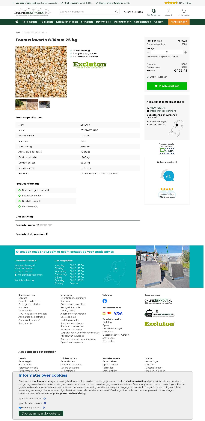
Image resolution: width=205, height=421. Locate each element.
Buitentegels (25, 364)
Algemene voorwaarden (73, 313)
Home (17, 32)
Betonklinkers (67, 361)
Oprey (105, 325)
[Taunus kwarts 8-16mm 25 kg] (41, 72)
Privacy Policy (67, 310)
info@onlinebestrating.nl (163, 110)
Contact (158, 21)
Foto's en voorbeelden (72, 326)
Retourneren (25, 310)
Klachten (23, 307)
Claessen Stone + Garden (115, 334)
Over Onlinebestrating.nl (73, 298)
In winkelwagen (169, 86)
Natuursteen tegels (28, 371)
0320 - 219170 (157, 107)
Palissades (107, 367)
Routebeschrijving (24, 280)
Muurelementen (111, 358)
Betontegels (103, 21)
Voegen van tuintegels (72, 336)
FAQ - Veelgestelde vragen (32, 313)
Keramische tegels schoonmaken (78, 339)
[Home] (32, 11)
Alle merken (108, 341)
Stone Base (108, 338)
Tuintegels (46, 21)
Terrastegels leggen (155, 371)
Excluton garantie (69, 320)
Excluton (45, 3)
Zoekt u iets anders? (29, 320)
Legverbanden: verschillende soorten (79, 332)
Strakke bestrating (70, 367)
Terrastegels (30, 21)
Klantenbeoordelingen (72, 323)
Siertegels (87, 21)
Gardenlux (107, 331)
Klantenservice (26, 323)
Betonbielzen (109, 361)
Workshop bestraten (71, 329)
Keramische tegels (67, 21)
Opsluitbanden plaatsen (72, 342)
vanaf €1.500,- (78, 3)
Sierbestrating (67, 371)
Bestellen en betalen (29, 301)
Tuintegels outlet (153, 367)
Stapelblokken (142, 21)
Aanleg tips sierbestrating (31, 317)
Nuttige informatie (70, 307)
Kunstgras (150, 364)
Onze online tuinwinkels (72, 304)
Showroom (66, 301)
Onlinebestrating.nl (112, 328)
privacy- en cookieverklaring (69, 393)
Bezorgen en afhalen (29, 304)
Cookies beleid (68, 317)
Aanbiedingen (179, 21)
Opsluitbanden (122, 21)
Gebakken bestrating (71, 364)
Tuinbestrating (68, 358)
